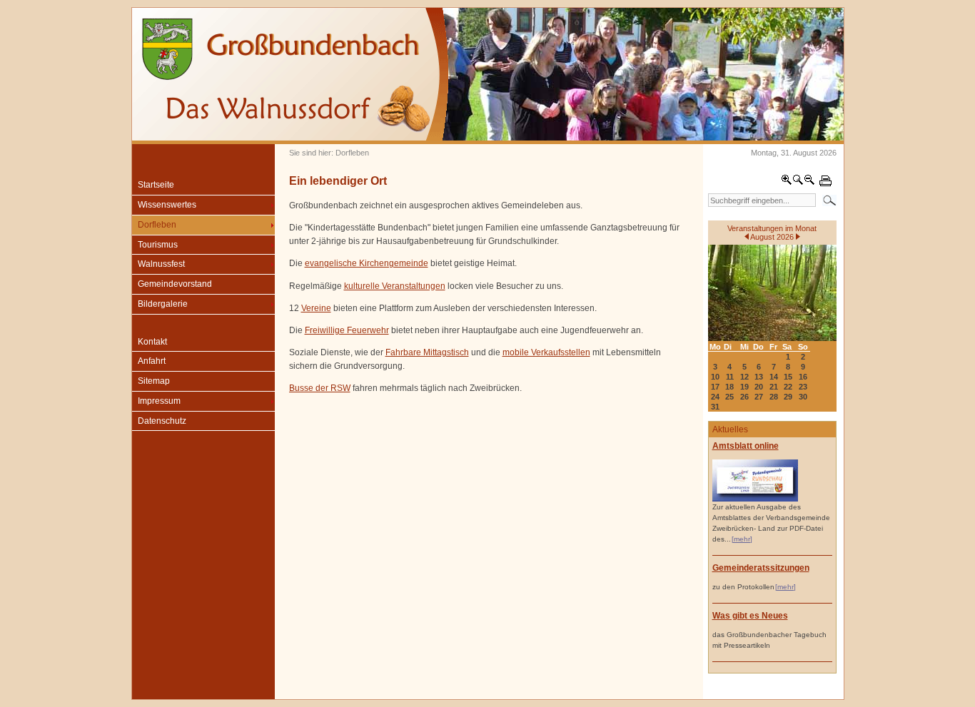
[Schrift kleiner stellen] (809, 183)
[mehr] (742, 539)
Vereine (316, 308)
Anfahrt (152, 361)
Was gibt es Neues (750, 616)
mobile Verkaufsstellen (546, 352)
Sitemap (154, 381)
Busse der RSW (319, 388)
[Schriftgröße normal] (798, 183)
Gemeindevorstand (175, 284)
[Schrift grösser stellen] (786, 183)
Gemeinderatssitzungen (760, 568)
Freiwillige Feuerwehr (347, 330)
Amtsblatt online (745, 446)
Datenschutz (162, 421)
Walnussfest (161, 264)
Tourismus (158, 245)
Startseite (156, 185)
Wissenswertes (167, 205)
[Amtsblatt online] (755, 499)
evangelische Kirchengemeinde (366, 263)
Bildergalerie (163, 304)
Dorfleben (157, 225)
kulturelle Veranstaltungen (394, 286)
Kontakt (152, 342)
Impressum (159, 401)
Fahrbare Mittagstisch (427, 352)
